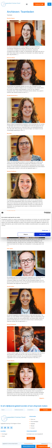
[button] (27, 4)
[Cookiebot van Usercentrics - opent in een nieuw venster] (45, 213)
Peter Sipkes (10, 248)
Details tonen (45, 230)
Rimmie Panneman (11, 324)
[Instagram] (11, 427)
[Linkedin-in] (8, 427)
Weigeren (26, 234)
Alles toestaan (42, 234)
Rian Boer (9, 133)
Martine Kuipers (11, 18)
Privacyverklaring (28, 443)
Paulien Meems (10, 360)
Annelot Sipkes (10, 286)
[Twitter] (5, 427)
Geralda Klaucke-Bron (12, 95)
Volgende (42, 398)
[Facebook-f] (2, 427)
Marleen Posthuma (11, 171)
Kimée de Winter (11, 57)
